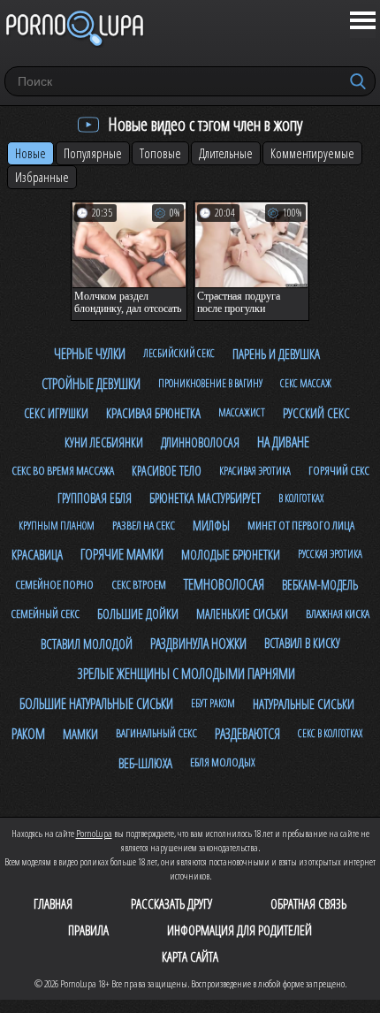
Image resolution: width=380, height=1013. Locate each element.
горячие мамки (121, 554)
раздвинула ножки (198, 643)
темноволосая (224, 584)
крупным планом (57, 525)
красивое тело (166, 470)
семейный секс (45, 613)
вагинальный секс (156, 733)
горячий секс (338, 470)
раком (28, 733)
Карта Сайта (190, 956)
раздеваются (247, 733)
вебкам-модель (320, 584)
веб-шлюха (145, 763)
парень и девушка (276, 353)
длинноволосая (200, 442)
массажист (241, 412)
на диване (283, 442)
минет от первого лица (300, 525)
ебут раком (213, 703)
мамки (80, 734)
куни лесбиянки (104, 442)
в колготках (300, 498)
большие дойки (138, 613)
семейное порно (54, 584)
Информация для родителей (239, 930)
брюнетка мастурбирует (205, 498)
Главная (53, 903)
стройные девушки (91, 383)
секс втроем (138, 584)
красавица (37, 554)
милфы (211, 525)
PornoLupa (94, 833)
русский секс (316, 413)
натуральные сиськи (303, 703)
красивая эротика (255, 470)
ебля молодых (222, 762)
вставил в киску (302, 643)
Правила (88, 930)
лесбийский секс (179, 353)
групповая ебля (94, 498)
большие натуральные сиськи (96, 703)
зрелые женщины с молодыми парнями (186, 673)
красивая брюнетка (153, 413)
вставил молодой (87, 643)
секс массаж (305, 383)
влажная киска (337, 613)
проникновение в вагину (210, 383)
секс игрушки (56, 413)
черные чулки (89, 353)
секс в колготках (330, 733)
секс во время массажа (62, 470)
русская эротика (330, 553)
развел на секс (143, 525)
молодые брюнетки (230, 554)
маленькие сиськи (242, 614)
